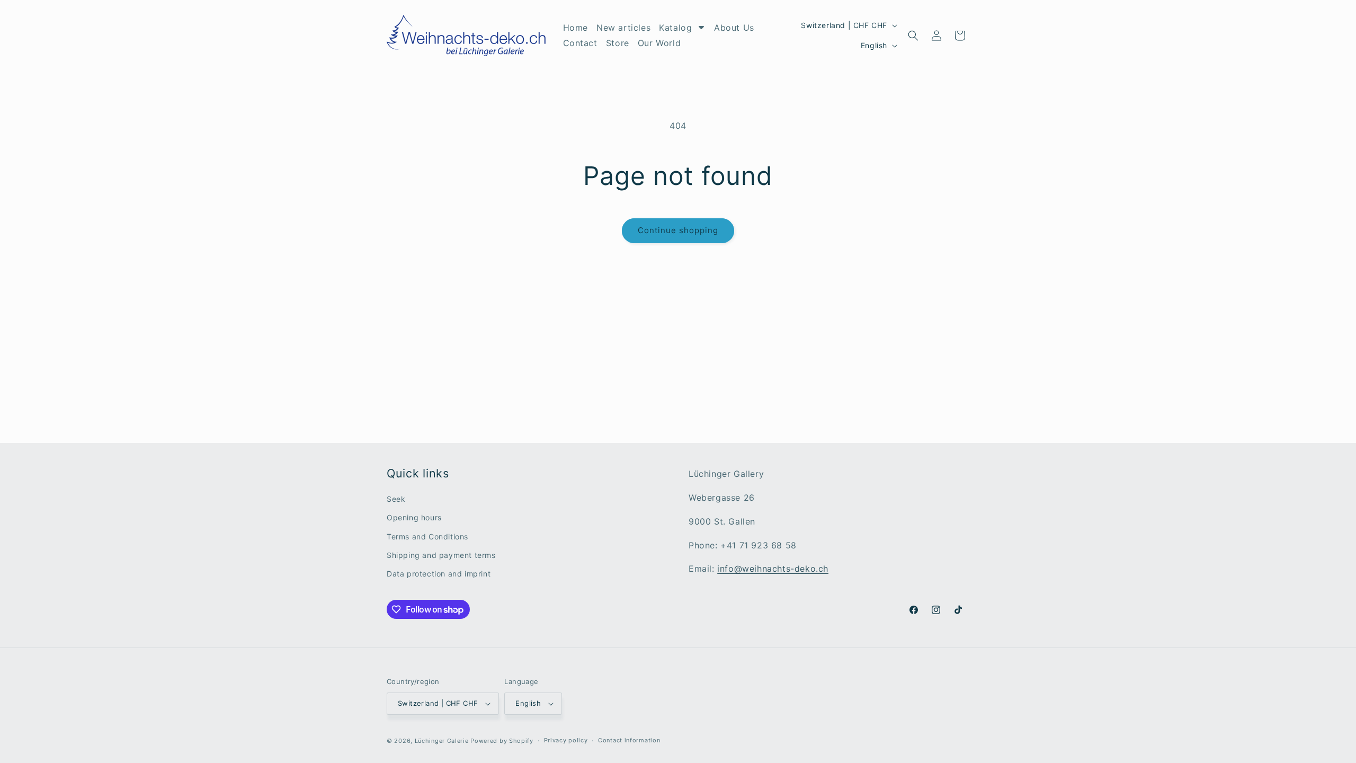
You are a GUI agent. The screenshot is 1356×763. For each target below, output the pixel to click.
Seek (396, 498)
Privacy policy (566, 740)
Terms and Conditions (427, 536)
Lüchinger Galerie (442, 740)
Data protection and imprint (438, 573)
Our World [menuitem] (659, 43)
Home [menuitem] (575, 27)
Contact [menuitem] (580, 43)
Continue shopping (678, 230)
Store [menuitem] (617, 43)
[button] (913, 35)
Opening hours (414, 517)
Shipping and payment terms (441, 555)
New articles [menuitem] (623, 27)
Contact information (629, 740)
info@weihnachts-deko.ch (772, 568)
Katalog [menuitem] (675, 27)
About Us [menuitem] (734, 27)
